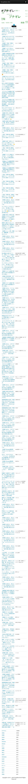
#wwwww (4, 741)
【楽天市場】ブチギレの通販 (9, 28)
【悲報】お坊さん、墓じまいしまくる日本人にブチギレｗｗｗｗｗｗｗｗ (8, 249)
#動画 (3, 739)
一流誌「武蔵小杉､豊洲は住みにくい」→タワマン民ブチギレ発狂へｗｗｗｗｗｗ (8, 137)
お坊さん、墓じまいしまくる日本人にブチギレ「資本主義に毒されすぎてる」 (8, 608)
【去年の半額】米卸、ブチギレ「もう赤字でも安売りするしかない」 (8, 635)
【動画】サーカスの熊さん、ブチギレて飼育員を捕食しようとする (8, 613)
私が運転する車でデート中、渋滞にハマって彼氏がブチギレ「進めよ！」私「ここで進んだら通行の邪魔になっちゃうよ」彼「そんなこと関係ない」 (8, 256)
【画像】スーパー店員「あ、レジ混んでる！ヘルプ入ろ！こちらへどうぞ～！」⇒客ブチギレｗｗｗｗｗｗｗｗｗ (8, 661)
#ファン (3, 765)
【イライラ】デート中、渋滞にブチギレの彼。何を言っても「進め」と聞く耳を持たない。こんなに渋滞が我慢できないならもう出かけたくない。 (8, 324)
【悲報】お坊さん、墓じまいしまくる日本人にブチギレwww (8, 237)
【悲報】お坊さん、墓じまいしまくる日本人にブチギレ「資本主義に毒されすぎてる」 (8, 130)
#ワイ (3, 746)
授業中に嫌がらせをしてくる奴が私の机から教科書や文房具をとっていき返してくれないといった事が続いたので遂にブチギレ (8, 226)
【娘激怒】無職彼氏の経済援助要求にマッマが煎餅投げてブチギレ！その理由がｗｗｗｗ (8, 339)
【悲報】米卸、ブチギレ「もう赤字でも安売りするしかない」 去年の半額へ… (8, 353)
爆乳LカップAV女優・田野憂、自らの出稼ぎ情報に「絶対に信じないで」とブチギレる (8, 500)
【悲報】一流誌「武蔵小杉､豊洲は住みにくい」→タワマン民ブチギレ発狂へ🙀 (8, 72)
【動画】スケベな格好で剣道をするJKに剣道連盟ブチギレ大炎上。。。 (8, 272)
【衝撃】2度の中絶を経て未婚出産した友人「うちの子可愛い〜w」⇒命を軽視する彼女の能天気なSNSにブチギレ (8, 394)
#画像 (3, 735)
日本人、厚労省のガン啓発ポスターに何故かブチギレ (8, 706)
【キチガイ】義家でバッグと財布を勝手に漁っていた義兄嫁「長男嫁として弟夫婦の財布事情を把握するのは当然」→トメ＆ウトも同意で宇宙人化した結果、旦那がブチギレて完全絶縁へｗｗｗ (8, 369)
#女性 (3, 761)
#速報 (3, 770)
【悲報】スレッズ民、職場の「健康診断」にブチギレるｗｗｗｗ (8, 232)
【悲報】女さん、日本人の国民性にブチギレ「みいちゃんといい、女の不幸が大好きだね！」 (8, 32)
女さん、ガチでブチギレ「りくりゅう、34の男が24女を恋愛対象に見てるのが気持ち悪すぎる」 (8, 457)
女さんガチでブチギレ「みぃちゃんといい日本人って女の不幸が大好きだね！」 (8, 109)
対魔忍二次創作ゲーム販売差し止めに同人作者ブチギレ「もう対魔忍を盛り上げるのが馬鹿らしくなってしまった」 (8, 476)
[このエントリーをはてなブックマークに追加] (14, 24)
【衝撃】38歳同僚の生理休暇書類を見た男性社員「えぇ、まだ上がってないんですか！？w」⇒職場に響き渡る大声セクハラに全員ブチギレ (8, 57)
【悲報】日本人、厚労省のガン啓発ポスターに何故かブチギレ (8, 630)
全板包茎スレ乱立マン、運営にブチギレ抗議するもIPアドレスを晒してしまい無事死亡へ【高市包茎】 (8, 493)
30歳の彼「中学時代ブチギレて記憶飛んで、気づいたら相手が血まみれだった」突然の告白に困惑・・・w (8, 725)
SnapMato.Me (5, 2)
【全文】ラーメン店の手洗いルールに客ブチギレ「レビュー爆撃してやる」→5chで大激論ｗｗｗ (8, 648)
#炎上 (3, 752)
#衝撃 (3, 748)
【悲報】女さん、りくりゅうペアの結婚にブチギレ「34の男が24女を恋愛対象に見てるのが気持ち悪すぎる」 (8, 379)
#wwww (3, 743)
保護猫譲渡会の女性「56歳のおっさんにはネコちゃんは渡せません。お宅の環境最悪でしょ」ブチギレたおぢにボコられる (8, 402)
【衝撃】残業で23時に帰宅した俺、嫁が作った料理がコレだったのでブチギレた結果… (8, 123)
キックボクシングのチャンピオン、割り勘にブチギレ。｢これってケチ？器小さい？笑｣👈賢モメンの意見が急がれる (8, 209)
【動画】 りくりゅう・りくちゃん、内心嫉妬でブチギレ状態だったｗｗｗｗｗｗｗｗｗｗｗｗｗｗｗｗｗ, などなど (8, 693)
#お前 (3, 759)
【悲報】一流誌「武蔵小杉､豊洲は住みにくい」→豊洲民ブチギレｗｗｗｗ (8, 44)
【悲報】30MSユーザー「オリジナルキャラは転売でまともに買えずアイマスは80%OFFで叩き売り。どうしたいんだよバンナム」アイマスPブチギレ (8, 600)
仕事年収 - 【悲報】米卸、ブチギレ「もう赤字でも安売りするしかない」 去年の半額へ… (8, 701)
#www (3, 737)
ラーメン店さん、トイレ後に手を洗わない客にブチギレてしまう (8, 573)
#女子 (3, 772)
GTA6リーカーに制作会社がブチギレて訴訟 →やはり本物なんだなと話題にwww (8, 513)
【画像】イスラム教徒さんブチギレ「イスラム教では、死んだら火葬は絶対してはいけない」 (8, 157)
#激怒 (3, 750)
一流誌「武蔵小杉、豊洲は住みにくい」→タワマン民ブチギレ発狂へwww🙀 (8, 196)
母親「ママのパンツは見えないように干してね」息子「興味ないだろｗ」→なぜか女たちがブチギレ (8, 642)
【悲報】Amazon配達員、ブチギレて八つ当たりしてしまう (8, 451)
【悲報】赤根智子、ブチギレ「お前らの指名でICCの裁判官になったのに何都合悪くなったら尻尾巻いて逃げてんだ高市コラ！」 (8, 669)
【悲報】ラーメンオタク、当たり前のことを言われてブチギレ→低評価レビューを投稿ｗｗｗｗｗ (8, 711)
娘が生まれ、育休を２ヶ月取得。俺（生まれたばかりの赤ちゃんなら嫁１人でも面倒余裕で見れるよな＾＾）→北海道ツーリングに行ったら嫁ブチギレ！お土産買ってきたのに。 (8, 565)
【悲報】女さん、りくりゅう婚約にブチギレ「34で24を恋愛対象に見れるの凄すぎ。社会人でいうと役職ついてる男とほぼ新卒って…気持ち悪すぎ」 (8, 291)
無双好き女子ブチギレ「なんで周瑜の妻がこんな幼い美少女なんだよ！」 (8, 317)
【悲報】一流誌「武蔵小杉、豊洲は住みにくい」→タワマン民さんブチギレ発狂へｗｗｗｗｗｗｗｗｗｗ (8, 65)
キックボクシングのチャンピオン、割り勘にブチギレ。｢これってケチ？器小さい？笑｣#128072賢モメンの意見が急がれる (8, 266)
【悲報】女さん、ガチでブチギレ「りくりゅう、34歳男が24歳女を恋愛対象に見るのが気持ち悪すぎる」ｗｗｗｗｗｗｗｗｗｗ (8, 310)
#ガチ (3, 767)
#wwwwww (4, 757)
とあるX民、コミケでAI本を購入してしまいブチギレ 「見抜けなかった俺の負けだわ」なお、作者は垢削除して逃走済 (8, 555)
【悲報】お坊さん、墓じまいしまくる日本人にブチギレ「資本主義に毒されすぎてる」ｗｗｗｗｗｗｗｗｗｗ (8, 540)
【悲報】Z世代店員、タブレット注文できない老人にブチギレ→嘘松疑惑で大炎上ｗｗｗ (8, 278)
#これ (3, 763)
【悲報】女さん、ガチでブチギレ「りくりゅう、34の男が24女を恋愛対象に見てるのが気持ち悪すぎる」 (8, 333)
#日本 (3, 754)
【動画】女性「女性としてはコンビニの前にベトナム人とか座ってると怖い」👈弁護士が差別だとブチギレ (8, 143)
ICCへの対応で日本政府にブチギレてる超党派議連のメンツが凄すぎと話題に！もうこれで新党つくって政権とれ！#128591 (8, 86)
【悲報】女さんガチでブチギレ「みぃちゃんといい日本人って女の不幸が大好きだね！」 (8, 39)
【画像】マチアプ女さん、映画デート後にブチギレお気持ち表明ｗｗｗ (8, 50)
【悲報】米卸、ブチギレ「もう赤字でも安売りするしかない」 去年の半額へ (8, 654)
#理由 (3, 774)
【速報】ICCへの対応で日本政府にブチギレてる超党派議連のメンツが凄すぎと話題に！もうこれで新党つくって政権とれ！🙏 (8, 116)
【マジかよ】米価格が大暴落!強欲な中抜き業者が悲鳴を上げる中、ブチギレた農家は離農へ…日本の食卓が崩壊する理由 (8, 94)
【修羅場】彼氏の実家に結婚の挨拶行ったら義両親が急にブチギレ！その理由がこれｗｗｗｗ (8, 593)
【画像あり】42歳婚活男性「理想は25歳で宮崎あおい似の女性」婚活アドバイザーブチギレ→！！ (8, 163)
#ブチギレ (4, 730)
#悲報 (3, 733)
